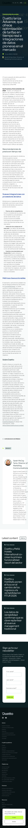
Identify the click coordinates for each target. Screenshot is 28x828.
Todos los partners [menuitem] (6, 794)
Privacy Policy (8, 813)
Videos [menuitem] (4, 806)
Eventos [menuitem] (4, 729)
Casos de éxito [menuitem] (6, 808)
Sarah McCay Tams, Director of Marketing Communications (14, 58)
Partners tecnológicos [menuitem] (7, 788)
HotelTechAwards (8, 422)
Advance (10, 96)
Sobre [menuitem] (3, 723)
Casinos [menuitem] (4, 747)
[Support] (17, 2)
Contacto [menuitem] (4, 736)
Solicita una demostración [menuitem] (8, 735)
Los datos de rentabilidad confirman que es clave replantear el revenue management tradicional (13, 620)
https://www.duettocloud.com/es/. (13, 425)
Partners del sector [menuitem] (7, 790)
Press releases (10, 545)
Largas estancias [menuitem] (6, 754)
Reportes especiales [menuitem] (7, 804)
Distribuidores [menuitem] (5, 795)
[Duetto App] (15, 2)
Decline (14, 821)
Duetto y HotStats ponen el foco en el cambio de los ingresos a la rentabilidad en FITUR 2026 (13, 587)
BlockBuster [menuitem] (5, 770)
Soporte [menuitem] (4, 731)
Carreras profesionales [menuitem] (8, 727)
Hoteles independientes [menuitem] (8, 751)
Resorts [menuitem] (4, 749)
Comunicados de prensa (12, 439)
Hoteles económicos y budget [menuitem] (9, 752)
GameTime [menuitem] (4, 774)
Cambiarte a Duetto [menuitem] (7, 781)
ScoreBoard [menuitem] (5, 768)
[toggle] (25, 3)
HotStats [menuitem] (4, 776)
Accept (14, 817)
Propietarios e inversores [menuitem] (8, 756)
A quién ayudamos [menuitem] (7, 742)
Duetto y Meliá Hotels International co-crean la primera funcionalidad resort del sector (13, 555)
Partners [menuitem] (4, 785)
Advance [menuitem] (4, 772)
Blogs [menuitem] (3, 802)
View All (23, 538)
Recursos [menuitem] (4, 800)
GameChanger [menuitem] (5, 767)
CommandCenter (9, 286)
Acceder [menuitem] (4, 738)
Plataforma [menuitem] (5, 764)
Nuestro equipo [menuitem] (6, 725)
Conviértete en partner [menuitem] (8, 733)
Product (8, 448)
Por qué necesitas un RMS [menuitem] (8, 778)
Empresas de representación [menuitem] (9, 758)
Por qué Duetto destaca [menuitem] (8, 779)
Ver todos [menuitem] (4, 760)
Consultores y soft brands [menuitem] (8, 792)
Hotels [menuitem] (3, 745)
